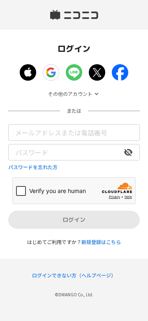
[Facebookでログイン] (120, 72)
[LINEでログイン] (74, 72)
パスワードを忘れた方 (33, 167)
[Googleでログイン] (51, 72)
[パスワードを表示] (128, 152)
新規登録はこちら (101, 241)
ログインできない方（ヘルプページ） (74, 275)
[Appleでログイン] (28, 72)
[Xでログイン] (97, 72)
